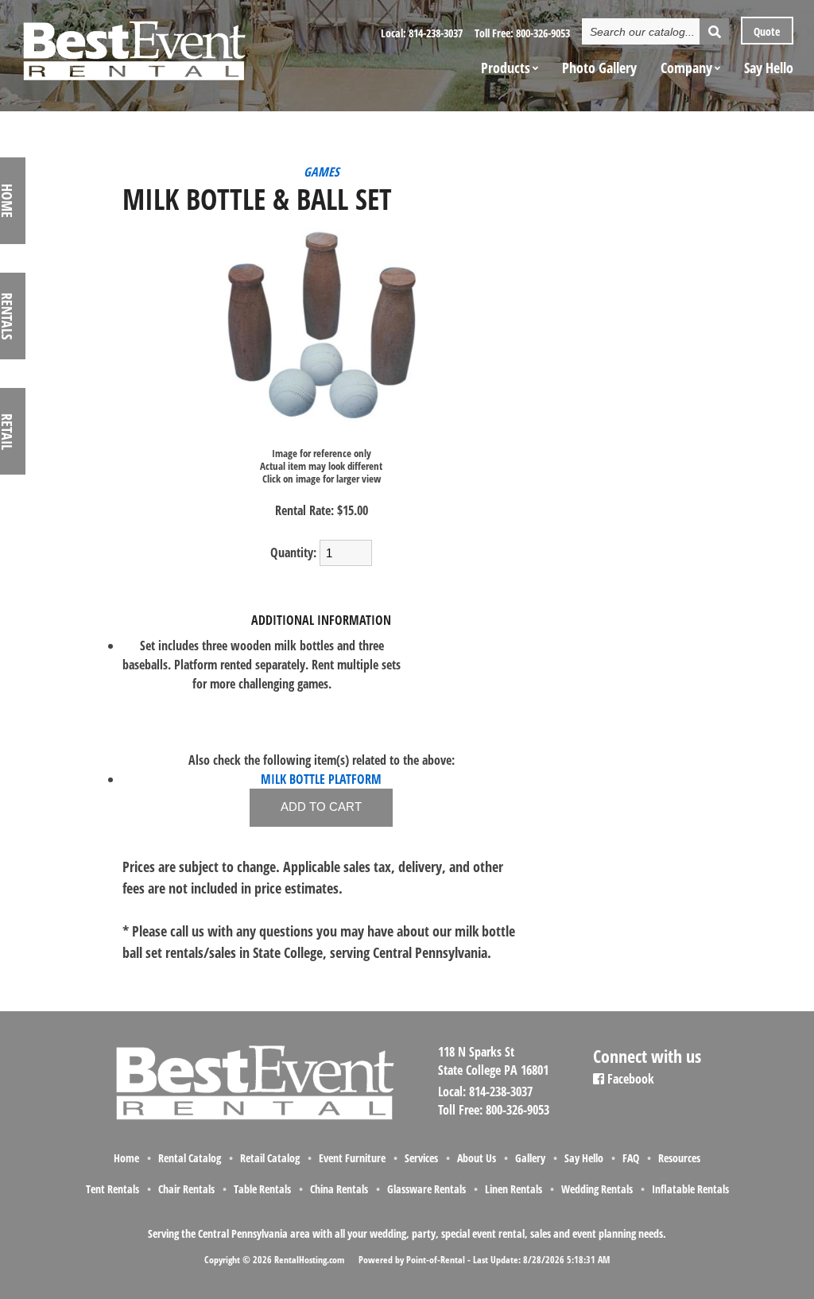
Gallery (530, 1157)
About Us (476, 1157)
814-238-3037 (436, 33)
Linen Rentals (513, 1188)
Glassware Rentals (426, 1188)
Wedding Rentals (597, 1188)
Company (686, 67)
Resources (679, 1157)
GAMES (321, 171)
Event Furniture (352, 1157)
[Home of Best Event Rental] (254, 1117)
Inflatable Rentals (690, 1188)
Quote (765, 31)
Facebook (629, 1079)
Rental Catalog (189, 1157)
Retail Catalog (270, 1157)
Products (505, 67)
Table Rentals (262, 1188)
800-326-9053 (543, 33)
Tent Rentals (112, 1188)
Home (126, 1157)
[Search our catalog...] (714, 31)
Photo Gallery (599, 67)
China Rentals (339, 1188)
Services (421, 1157)
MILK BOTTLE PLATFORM (321, 779)
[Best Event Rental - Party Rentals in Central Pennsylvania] (133, 44)
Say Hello (768, 67)
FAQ (630, 1157)
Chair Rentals (186, 1188)
